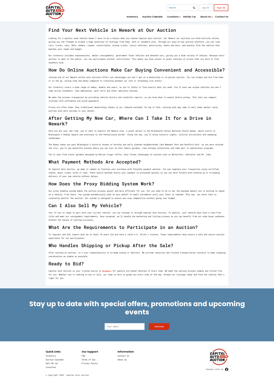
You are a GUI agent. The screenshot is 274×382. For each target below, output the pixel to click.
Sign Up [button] (221, 7)
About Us (205, 16)
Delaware (106, 270)
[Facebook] (226, 369)
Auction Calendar (152, 16)
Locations (173, 16)
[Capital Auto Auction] (55, 10)
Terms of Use (88, 359)
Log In (205, 7)
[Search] (194, 8)
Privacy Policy (90, 363)
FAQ (83, 355)
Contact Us (221, 16)
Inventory (132, 16)
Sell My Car (189, 16)
